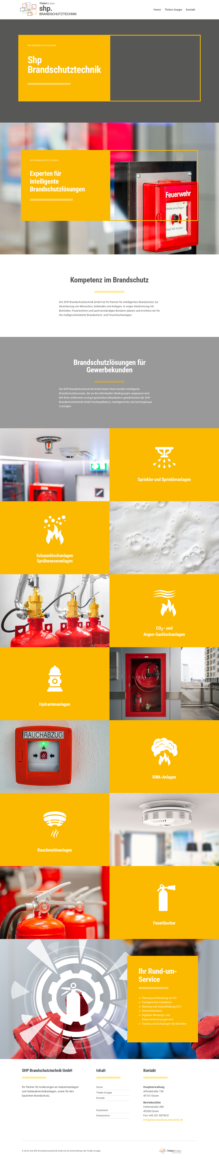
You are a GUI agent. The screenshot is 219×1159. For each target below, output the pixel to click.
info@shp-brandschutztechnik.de (163, 1119)
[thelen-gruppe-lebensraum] (170, 1149)
